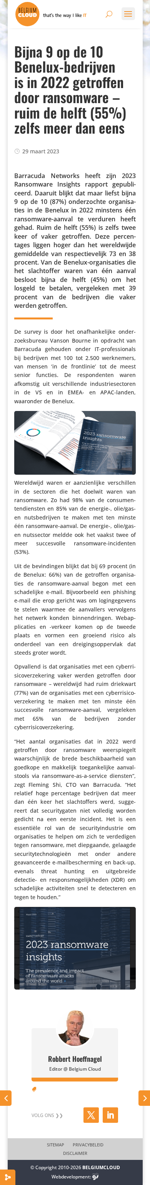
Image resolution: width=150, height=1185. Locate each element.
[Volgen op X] (91, 1115)
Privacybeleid (88, 1145)
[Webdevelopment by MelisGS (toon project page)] (95, 1176)
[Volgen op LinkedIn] (110, 1115)
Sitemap (55, 1145)
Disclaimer (75, 1153)
